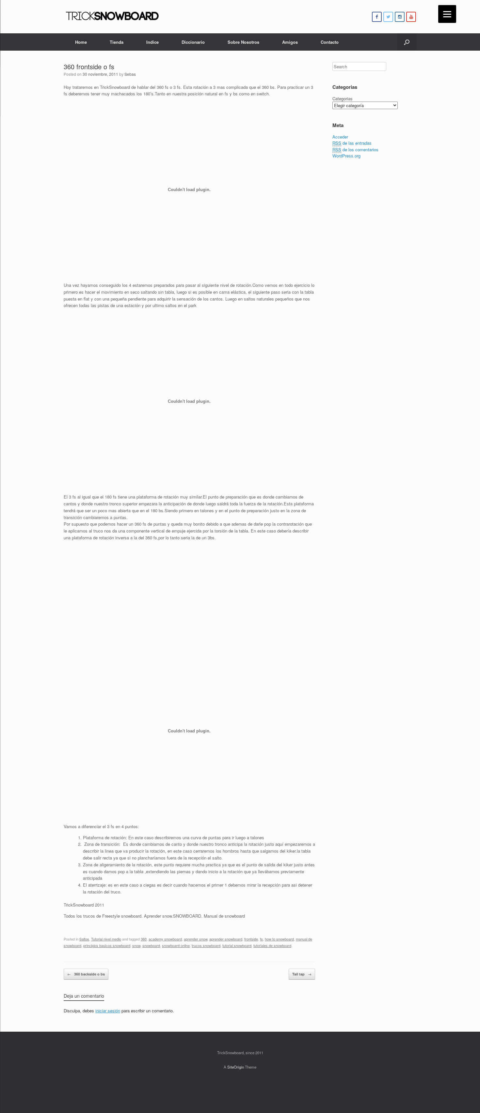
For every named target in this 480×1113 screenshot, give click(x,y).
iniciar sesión (107, 1010)
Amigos (290, 42)
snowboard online (176, 945)
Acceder (340, 137)
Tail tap (302, 974)
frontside (251, 938)
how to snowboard (279, 938)
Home (81, 42)
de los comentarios (355, 149)
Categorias (342, 98)
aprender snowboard (225, 938)
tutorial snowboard (236, 945)
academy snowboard (165, 938)
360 (144, 938)
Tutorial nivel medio (106, 938)
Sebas (130, 74)
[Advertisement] (189, 593)
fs (261, 938)
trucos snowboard (206, 945)
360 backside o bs (86, 974)
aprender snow (195, 938)
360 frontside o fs (89, 66)
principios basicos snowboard (106, 945)
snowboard (151, 945)
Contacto (330, 42)
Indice (152, 42)
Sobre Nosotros (243, 42)
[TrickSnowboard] (113, 16)
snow (136, 945)
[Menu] (447, 14)
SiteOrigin (235, 1067)
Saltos (84, 938)
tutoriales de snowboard (272, 945)
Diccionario (193, 42)
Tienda (116, 42)
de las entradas (352, 143)
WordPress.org (346, 156)
